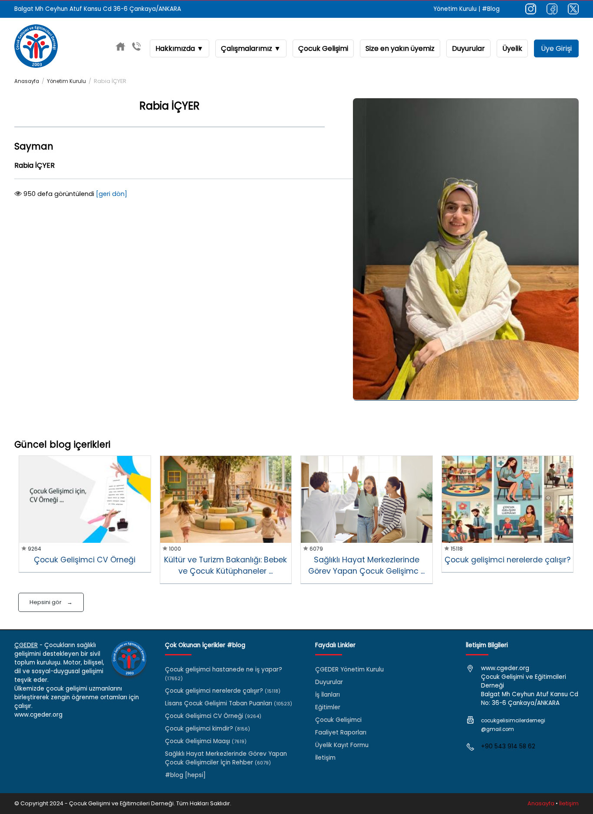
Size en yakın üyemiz (400, 48)
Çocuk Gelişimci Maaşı (206, 741)
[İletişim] (136, 48)
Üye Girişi (556, 48)
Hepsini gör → (51, 602)
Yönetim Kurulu (455, 9)
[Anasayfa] (120, 48)
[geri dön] (111, 193)
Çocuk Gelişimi (323, 48)
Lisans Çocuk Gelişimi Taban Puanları (228, 703)
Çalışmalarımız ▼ (251, 48)
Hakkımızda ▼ (179, 48)
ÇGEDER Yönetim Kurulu (349, 669)
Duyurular (468, 48)
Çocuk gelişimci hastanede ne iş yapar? (223, 673)
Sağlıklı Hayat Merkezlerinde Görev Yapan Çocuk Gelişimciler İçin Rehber (226, 758)
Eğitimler (327, 707)
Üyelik (512, 48)
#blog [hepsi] (185, 775)
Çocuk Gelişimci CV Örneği (213, 716)
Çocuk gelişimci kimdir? (207, 728)
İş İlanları (327, 695)
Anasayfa (26, 81)
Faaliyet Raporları (340, 732)
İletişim (325, 758)
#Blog (491, 9)
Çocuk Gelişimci (338, 720)
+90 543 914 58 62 (508, 746)
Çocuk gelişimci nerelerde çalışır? (222, 691)
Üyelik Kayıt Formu (342, 745)
